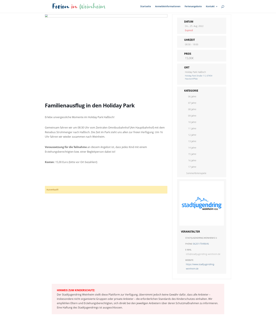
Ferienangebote (193, 6)
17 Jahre (192, 166)
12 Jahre (192, 134)
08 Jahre (192, 109)
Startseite (145, 6)
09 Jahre (192, 115)
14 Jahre (192, 147)
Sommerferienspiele (196, 173)
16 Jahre (192, 160)
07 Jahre (192, 102)
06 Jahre (192, 96)
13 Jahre (192, 141)
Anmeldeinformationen (167, 6)
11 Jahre (192, 128)
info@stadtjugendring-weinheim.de (203, 254)
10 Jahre (192, 122)
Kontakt (210, 6)
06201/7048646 (201, 243)
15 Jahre (192, 154)
